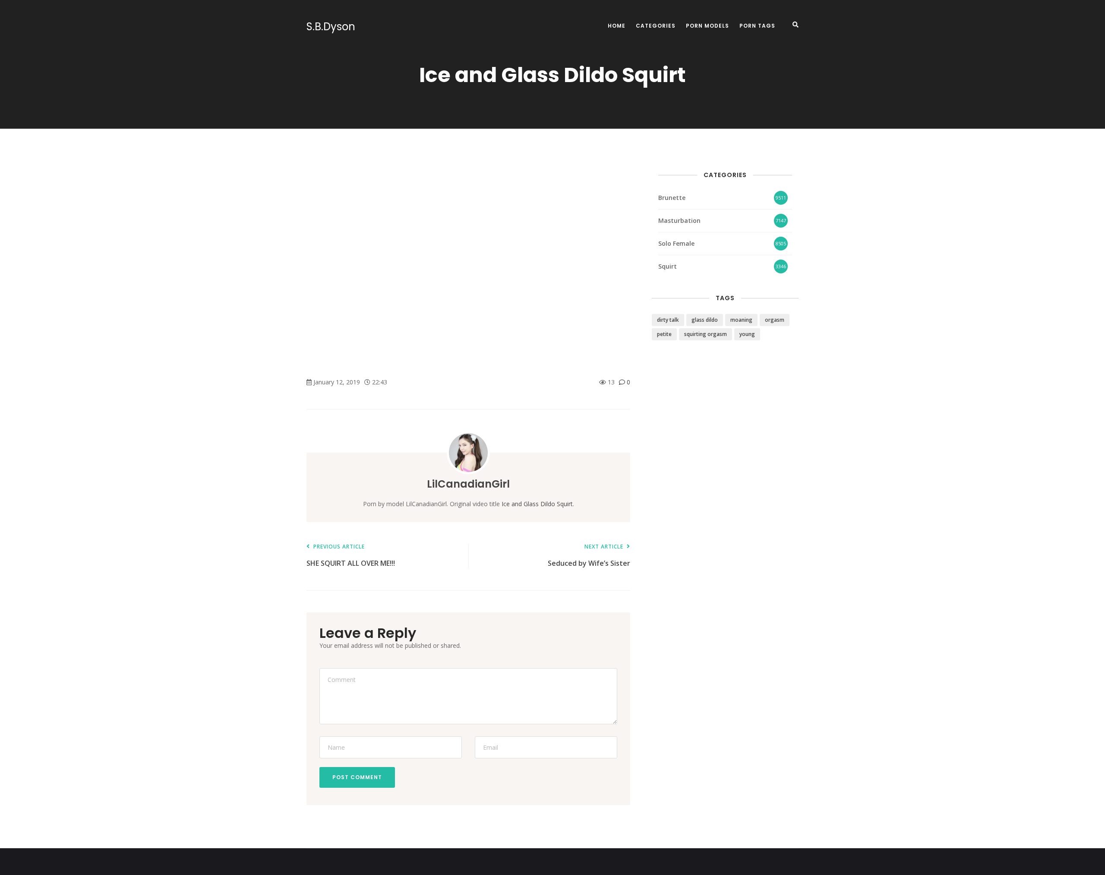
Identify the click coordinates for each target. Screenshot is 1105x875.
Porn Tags (757, 25)
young (747, 334)
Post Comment (357, 777)
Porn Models (707, 25)
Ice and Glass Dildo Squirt (537, 504)
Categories (656, 25)
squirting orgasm (705, 334)
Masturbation (679, 220)
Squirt (667, 266)
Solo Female (676, 243)
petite (664, 334)
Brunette (671, 197)
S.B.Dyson (330, 27)
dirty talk (668, 319)
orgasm (774, 319)
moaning (741, 319)
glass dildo (704, 319)
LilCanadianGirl (468, 484)
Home (616, 25)
